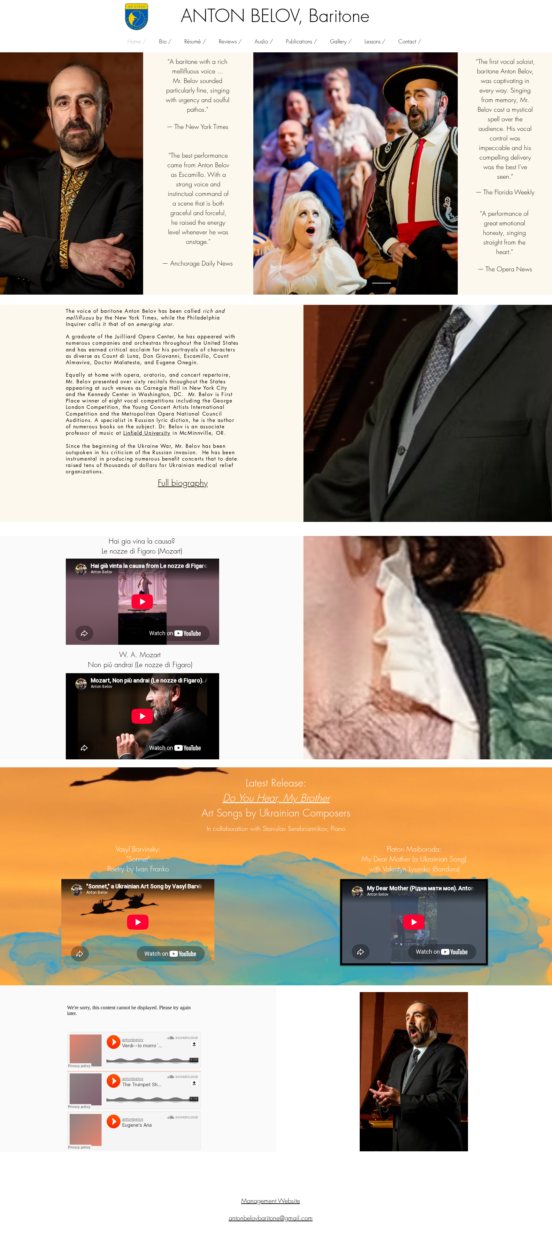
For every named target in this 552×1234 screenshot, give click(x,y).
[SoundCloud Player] (134, 1050)
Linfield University (146, 433)
